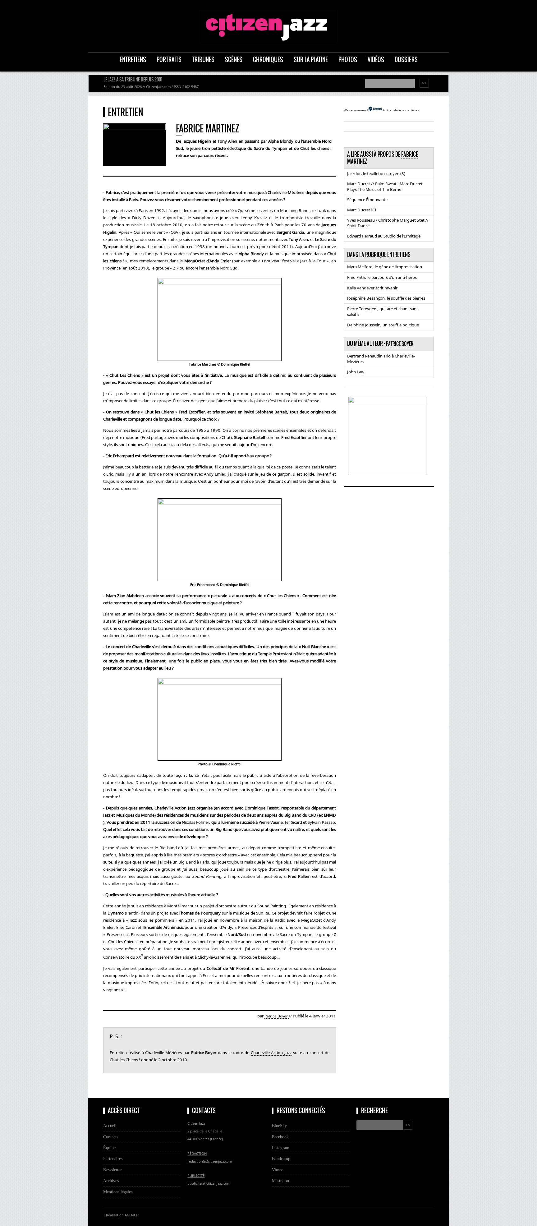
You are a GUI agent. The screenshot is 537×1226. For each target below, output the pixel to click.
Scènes (233, 59)
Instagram (280, 1147)
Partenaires (112, 1158)
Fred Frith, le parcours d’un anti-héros (382, 277)
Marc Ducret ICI (361, 210)
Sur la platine (311, 59)
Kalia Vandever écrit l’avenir (372, 288)
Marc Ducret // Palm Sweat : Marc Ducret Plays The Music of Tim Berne (385, 186)
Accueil (110, 1125)
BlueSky (279, 1125)
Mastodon (280, 1180)
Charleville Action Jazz (271, 1052)
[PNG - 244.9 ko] (387, 401)
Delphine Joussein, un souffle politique (383, 325)
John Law (355, 372)
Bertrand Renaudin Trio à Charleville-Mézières (381, 358)
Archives (111, 1180)
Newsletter (112, 1169)
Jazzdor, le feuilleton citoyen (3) (376, 173)
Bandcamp (281, 1158)
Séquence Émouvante (367, 199)
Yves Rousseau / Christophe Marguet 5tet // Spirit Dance (388, 222)
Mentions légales (117, 1191)
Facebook (280, 1136)
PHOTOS (347, 59)
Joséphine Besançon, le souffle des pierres (386, 298)
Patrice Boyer (276, 1016)
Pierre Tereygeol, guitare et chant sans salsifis (382, 311)
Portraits (169, 59)
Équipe (109, 1147)
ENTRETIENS (133, 59)
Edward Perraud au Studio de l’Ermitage (383, 236)
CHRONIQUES (268, 59)
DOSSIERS (406, 59)
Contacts (110, 1136)
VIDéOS (376, 59)
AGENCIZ (132, 1215)
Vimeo (277, 1169)
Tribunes (203, 59)
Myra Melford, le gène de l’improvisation (384, 267)
